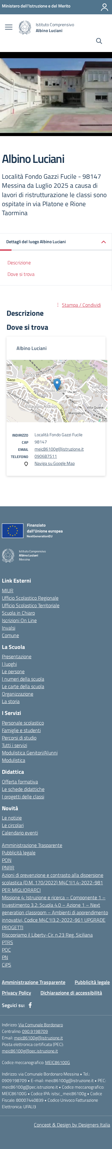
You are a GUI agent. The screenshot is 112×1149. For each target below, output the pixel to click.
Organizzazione (17, 693)
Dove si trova (21, 274)
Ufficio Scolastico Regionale (30, 598)
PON (7, 860)
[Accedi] (104, 7)
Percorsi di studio (19, 737)
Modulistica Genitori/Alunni (30, 752)
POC (6, 949)
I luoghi (9, 664)
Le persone (13, 671)
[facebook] (30, 1005)
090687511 (46, 456)
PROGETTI (12, 927)
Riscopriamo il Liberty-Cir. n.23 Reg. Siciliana (47, 935)
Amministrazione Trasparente (32, 845)
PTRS (7, 942)
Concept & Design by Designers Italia (72, 1124)
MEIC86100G (57, 1062)
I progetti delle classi (23, 796)
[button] (56, 242)
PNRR (8, 867)
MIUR (7, 590)
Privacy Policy (16, 992)
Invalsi (8, 627)
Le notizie (12, 817)
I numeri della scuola (23, 679)
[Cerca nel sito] (99, 42)
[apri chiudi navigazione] (8, 27)
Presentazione (16, 656)
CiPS (6, 964)
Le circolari (13, 825)
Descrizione (19, 262)
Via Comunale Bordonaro (40, 1024)
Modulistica (13, 760)
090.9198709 (35, 1031)
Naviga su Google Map (55, 463)
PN (5, 957)
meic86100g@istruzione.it (59, 449)
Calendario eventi (20, 832)
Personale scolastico (23, 722)
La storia (11, 701)
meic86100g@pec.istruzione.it (30, 1050)
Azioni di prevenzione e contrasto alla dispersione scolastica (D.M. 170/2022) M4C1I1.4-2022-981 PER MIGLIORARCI (52, 882)
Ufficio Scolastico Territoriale (30, 605)
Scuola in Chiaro (18, 613)
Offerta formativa (20, 781)
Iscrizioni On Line (19, 620)
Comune (10, 635)
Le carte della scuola (23, 686)
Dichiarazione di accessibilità (71, 992)
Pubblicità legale (18, 852)
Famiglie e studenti (21, 730)
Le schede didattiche (23, 789)
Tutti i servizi (14, 745)
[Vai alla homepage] (25, 28)
